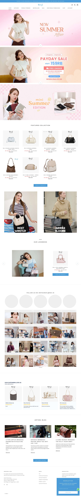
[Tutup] (78, 479)
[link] (12, 317)
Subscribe (68, 492)
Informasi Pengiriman (43, 477)
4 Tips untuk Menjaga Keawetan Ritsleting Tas (15, 441)
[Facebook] (4, 484)
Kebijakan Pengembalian (43, 479)
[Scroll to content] (40, 45)
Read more (8, 452)
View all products (40, 185)
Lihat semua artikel (40, 460)
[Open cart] (77, 4)
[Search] (74, 4)
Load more (40, 367)
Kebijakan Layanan (42, 481)
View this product (60, 274)
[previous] (3, 263)
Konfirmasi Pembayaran (43, 475)
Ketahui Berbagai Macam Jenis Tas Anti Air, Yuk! (39, 441)
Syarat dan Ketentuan (43, 483)
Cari (39, 473)
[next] (77, 263)
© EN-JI (6, 493)
